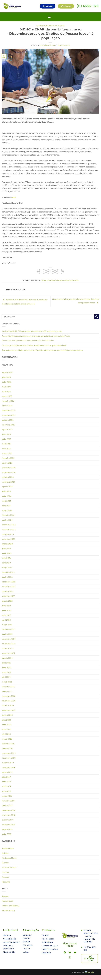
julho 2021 (6, 663)
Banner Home (42, 26)
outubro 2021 (8, 648)
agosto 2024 (7, 486)
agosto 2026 (7, 372)
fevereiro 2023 (8, 572)
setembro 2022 (8, 596)
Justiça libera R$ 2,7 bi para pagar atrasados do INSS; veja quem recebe (32, 331)
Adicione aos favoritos (71, 280)
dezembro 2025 (8, 410)
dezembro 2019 (8, 753)
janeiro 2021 (7, 691)
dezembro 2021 (8, 639)
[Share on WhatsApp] (39, 271)
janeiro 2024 (7, 520)
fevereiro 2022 (8, 629)
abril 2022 (6, 620)
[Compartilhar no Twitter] (48, 271)
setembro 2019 (8, 767)
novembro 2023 (8, 529)
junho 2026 (6, 382)
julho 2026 (6, 377)
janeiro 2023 (7, 577)
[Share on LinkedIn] (62, 271)
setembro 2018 (8, 824)
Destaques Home (9, 858)
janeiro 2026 (7, 405)
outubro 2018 (8, 820)
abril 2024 (6, 505)
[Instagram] (70, 957)
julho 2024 (6, 491)
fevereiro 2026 (8, 401)
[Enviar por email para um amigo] (53, 271)
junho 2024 (6, 496)
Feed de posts (7, 901)
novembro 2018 (8, 815)
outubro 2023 (8, 534)
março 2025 (7, 453)
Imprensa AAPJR (64, 45)
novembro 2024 (8, 472)
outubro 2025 (8, 420)
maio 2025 (6, 443)
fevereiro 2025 (8, 458)
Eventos (5, 862)
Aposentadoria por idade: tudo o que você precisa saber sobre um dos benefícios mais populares (42, 350)
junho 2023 (6, 553)
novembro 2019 (8, 758)
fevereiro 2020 (8, 743)
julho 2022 (6, 605)
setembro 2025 (8, 424)
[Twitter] (70, 952)
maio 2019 (6, 786)
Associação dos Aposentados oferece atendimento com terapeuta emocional (34, 345)
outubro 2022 (8, 591)
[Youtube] (75, 952)
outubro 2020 (8, 705)
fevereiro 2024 (8, 515)
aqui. (14, 197)
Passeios (5, 877)
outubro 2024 (8, 477)
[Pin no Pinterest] (57, 271)
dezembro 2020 (8, 696)
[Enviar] (96, 316)
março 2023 (7, 567)
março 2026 (7, 396)
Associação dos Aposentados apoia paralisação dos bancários (28, 340)
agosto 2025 (7, 429)
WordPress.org (8, 910)
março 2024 (7, 510)
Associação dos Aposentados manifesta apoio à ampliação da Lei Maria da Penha (36, 336)
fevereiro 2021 (8, 686)
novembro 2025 (8, 415)
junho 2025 (6, 439)
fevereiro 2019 (8, 801)
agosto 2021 (7, 658)
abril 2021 (6, 677)
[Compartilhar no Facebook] (44, 271)
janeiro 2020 (7, 748)
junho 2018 (6, 834)
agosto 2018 (7, 829)
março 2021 (7, 682)
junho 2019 (6, 781)
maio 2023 (6, 558)
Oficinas (5, 872)
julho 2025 (6, 434)
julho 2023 (6, 548)
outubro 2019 (8, 762)
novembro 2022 (8, 586)
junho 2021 (6, 667)
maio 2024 (6, 501)
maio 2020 (6, 729)
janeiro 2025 (7, 463)
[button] (49, 17)
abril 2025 (6, 448)
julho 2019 (6, 777)
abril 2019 (6, 791)
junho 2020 (6, 724)
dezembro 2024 (8, 467)
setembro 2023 (8, 539)
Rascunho (6, 882)
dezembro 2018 (8, 810)
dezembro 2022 (8, 581)
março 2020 (7, 739)
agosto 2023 (7, 544)
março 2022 (7, 624)
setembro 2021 (8, 653)
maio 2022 (6, 615)
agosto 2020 (7, 715)
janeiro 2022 (7, 634)
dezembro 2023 (8, 524)
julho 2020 (6, 720)
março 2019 (7, 796)
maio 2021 (6, 672)
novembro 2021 (8, 643)
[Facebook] (65, 952)
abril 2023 (6, 562)
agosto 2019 (7, 772)
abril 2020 (6, 734)
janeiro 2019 (7, 805)
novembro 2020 (8, 700)
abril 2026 (6, 391)
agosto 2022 (7, 601)
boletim (5, 853)
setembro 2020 (8, 710)
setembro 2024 (8, 482)
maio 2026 (6, 386)
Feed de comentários (10, 905)
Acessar (5, 896)
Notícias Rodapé (57, 26)
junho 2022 (6, 610)
